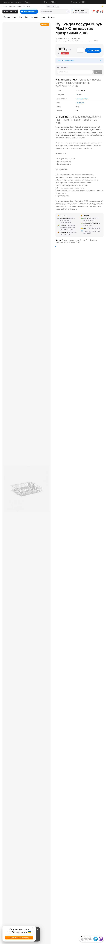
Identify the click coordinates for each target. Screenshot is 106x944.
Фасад (42, 17)
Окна (26, 17)
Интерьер (34, 17)
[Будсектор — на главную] (10, 11)
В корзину (94, 50)
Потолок (7, 17)
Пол (20, 17)
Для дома (51, 17)
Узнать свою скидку (66, 60)
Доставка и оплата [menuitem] (15, 6)
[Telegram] (95, 939)
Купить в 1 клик (62, 67)
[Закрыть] (102, 2)
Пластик (78, 95)
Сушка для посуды (82, 99)
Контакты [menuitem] (27, 6)
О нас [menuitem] (5, 6)
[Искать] (67, 11)
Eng (53, 6)
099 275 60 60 (80, 10)
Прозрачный (80, 103)
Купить (97, 72)
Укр (48, 6)
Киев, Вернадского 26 (81, 12)
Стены (14, 17)
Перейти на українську (19, 937)
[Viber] (101, 939)
